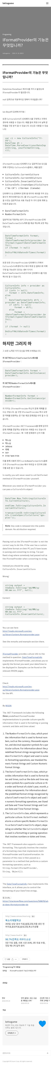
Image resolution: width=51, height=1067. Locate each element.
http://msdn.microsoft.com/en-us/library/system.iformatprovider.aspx (21, 633)
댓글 (4, 1010)
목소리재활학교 (13, 920)
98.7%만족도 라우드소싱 (18, 939)
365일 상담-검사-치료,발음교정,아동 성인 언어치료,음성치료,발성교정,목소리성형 (24, 925)
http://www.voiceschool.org (17, 916)
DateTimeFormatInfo (32, 657)
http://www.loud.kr (13, 935)
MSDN (8, 705)
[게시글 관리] (15, 959)
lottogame (8, 3)
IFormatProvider (10, 653)
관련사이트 (6, 1053)
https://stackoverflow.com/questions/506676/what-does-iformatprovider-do (25, 903)
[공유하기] (12, 959)
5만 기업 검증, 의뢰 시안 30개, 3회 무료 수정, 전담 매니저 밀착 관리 (25, 944)
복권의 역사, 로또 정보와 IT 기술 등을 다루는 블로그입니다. (19, 1026)
